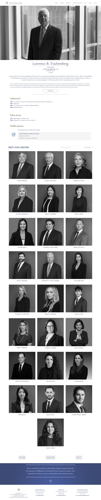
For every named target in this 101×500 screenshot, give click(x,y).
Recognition (68, 2)
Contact (95, 2)
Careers (90, 2)
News (85, 2)
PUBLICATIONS (50, 457)
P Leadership (77, 2)
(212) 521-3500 (40, 493)
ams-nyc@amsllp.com (40, 495)
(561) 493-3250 (82, 493)
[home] (28, 3)
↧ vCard (50, 72)
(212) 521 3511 (50, 70)
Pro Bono (22, 457)
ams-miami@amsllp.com (61, 495)
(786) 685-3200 (61, 493)
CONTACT (79, 457)
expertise (62, 2)
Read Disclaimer (18, 493)
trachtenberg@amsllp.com (50, 69)
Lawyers (56, 2)
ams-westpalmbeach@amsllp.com (82, 495)
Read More (50, 90)
